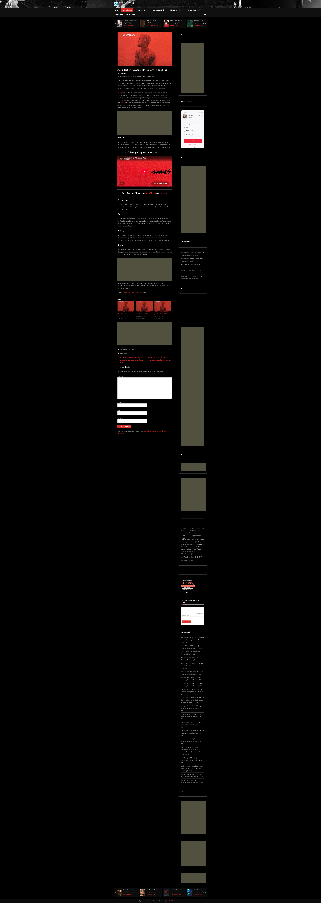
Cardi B (201, 530)
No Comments (149, 77)
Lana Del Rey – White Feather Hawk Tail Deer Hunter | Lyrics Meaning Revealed (192, 700)
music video (192, 549)
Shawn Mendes (196, 554)
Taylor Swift (192, 557)
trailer (124, 103)
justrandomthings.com (188, 585)
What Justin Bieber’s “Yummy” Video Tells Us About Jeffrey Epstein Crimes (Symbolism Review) (192, 749)
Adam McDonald (138, 76)
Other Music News (176, 10)
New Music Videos (152, 25)
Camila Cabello (192, 530)
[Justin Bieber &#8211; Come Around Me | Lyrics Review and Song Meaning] (144, 306)
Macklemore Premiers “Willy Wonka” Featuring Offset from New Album (129, 891)
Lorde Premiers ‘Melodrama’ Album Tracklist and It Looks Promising (200, 22)
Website (120, 418)
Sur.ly (191, 589)
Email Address (186, 615)
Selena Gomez (186, 554)
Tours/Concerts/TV (194, 10)
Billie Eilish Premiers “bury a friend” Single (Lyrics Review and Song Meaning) (153, 891)
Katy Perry (190, 544)
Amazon (163, 193)
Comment (121, 376)
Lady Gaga (187, 546)
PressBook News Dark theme (174, 901)
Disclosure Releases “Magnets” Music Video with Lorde (153, 22)
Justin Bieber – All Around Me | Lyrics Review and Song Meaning (162, 313)
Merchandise (130, 14)
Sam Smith (197, 551)
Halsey (189, 539)
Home (117, 10)
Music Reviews (142, 10)
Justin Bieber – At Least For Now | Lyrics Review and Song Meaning (125, 313)
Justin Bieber (123, 353)
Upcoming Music (158, 10)
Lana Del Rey (194, 546)
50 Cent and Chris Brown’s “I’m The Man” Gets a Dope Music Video (176, 22)
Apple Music (150, 193)
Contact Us (119, 14)
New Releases (127, 10)
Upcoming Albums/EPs (197, 25)
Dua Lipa (199, 533)
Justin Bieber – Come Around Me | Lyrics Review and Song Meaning (144, 313)
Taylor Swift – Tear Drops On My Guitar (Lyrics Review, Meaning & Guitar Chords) (200, 891)
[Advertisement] (144, 123)
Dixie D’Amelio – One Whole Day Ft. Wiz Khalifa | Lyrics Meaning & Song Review (177, 891)
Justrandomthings (127, 3)
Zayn (193, 560)
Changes (121, 93)
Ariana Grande (187, 528)
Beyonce (197, 528)
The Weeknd (186, 560)
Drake (192, 533)
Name (119, 402)
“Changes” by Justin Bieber (130, 293)
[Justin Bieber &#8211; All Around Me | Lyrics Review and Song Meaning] (162, 306)
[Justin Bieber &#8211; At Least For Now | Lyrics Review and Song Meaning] (125, 306)
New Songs (131, 349)
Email (119, 410)
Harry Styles (197, 539)
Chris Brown (185, 533)
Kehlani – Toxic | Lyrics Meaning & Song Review (129, 22)
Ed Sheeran (187, 536)
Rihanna (190, 551)
